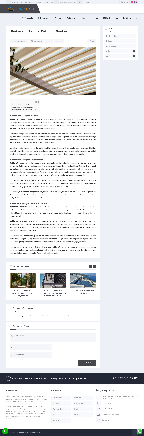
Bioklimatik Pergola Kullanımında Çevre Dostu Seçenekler (23, 293)
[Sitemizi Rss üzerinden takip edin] (127, 2)
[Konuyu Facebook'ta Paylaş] (90, 41)
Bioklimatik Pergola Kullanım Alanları (25, 109)
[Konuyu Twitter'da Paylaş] (93, 41)
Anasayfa (29, 18)
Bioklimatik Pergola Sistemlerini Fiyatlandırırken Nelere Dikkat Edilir (53, 293)
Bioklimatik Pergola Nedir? (21, 105)
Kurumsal (44, 18)
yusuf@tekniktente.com (68, 2)
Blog (83, 18)
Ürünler (58, 18)
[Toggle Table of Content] (35, 102)
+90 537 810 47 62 (88, 2)
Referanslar (72, 18)
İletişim (96, 18)
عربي (117, 18)
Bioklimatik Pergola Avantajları (23, 107)
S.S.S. (108, 18)
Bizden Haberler (25, 35)
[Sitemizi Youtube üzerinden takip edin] (124, 2)
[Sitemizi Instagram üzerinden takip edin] (122, 2)
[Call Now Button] (5, 431)
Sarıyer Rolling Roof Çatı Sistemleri (82, 292)
